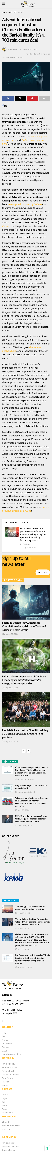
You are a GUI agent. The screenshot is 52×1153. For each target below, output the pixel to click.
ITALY (21, 12)
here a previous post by (24, 204)
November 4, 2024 (25, 779)
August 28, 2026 (11, 634)
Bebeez (13, 49)
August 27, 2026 (11, 741)
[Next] (28, 751)
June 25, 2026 (23, 913)
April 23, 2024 (23, 810)
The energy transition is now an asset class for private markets (30, 907)
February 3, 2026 (24, 967)
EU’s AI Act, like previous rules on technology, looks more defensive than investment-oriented (31, 819)
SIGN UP (44, 572)
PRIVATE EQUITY (17, 57)
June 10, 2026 (23, 928)
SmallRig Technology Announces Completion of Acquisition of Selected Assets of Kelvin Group (24, 626)
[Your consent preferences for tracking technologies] (47, 1148)
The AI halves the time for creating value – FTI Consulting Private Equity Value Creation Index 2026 (32, 922)
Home (4, 12)
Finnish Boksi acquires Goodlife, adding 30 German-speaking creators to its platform (25, 733)
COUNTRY (13, 12)
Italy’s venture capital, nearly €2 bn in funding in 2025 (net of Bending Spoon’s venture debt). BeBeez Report (32, 959)
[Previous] (23, 751)
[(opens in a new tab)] (14, 852)
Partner (26, 544)
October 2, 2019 (30, 49)
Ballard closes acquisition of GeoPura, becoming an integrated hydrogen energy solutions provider (24, 680)
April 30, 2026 (23, 949)
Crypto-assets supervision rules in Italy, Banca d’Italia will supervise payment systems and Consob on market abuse (31, 771)
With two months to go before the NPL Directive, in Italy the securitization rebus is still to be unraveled (31, 802)
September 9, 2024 (26, 792)
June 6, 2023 (32, 547)
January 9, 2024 (24, 825)
